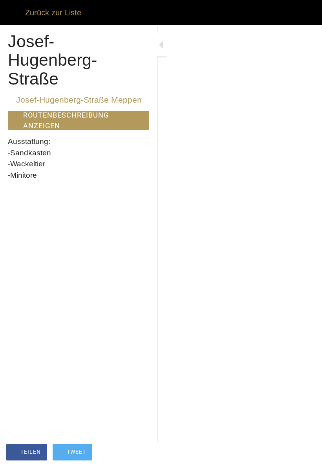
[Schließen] (12, 12)
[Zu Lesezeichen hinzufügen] (287, 453)
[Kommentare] (306, 453)
